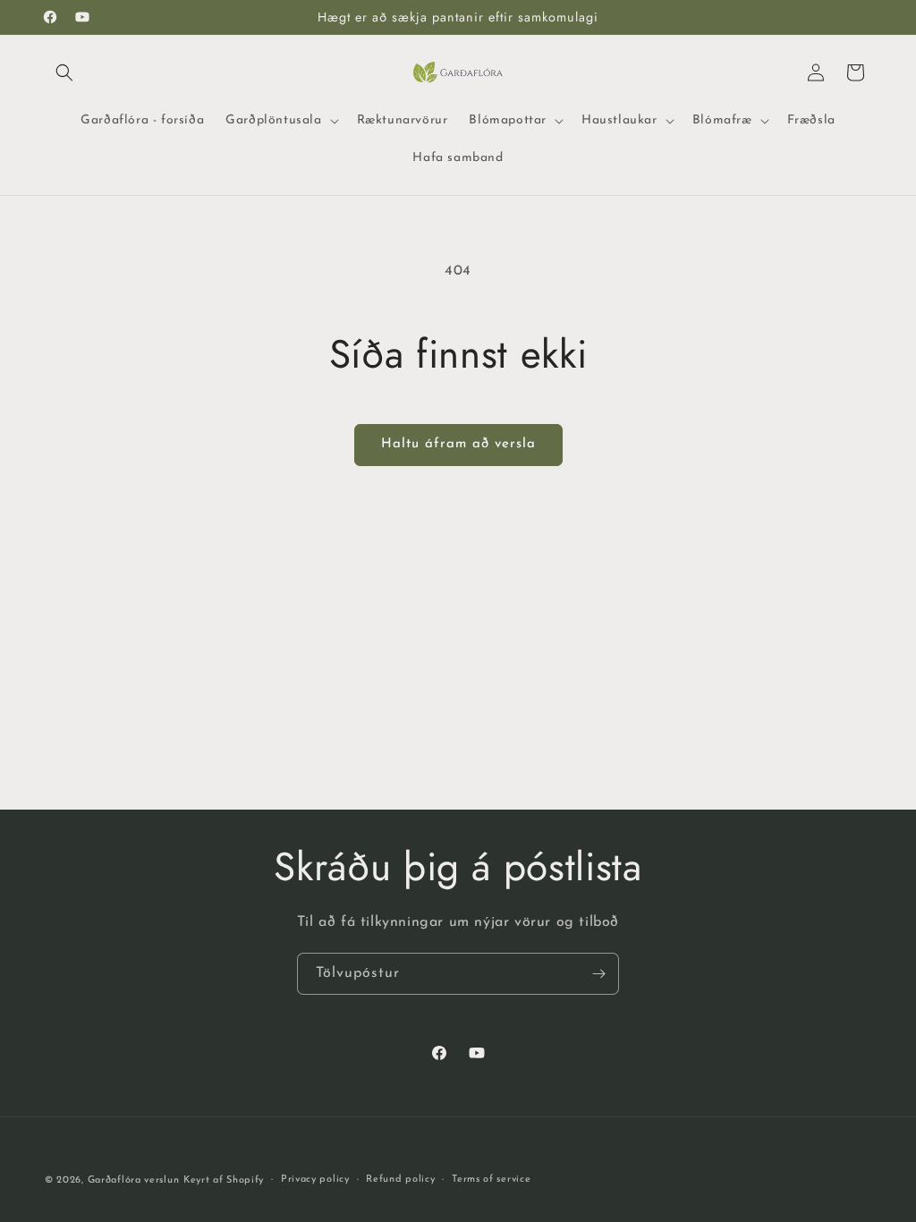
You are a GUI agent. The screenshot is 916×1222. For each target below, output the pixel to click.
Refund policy (400, 1179)
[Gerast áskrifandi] (598, 974)
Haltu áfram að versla (458, 444)
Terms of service (491, 1179)
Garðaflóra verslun (134, 1180)
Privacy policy (315, 1179)
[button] (64, 72)
